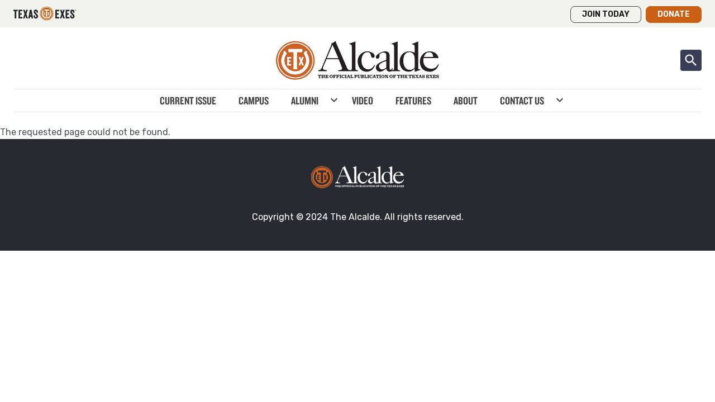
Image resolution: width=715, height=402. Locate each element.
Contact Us (522, 100)
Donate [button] (673, 14)
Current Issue (188, 100)
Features (413, 100)
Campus (254, 100)
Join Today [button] (606, 14)
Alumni (304, 100)
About (466, 100)
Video (362, 100)
